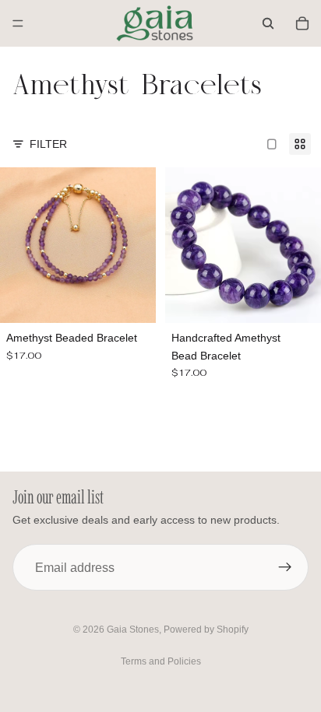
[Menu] (18, 23)
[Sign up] (285, 567)
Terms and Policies (161, 661)
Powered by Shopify (206, 629)
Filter (48, 144)
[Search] (268, 23)
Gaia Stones (133, 629)
